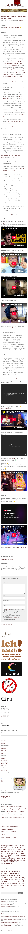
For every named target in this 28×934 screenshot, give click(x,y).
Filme (11, 873)
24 (8, 715)
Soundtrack (21, 858)
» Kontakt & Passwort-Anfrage (7, 797)
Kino (2, 880)
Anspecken (9, 845)
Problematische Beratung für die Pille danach (10, 919)
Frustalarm (15, 875)
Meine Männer (24, 855)
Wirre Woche (8, 547)
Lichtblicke (7, 855)
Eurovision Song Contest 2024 (8, 829)
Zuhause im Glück (22, 862)
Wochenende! (8, 862)
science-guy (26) (4, 762)
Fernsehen (5, 873)
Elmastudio (24, 930)
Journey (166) (4, 750)
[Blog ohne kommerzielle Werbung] (6, 700)
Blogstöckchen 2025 (5, 904)
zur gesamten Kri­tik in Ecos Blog (9, 378)
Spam (2, 860)
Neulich (12, 857)
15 (5, 713)
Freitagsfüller (5, 849)
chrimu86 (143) (4, 753)
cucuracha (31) (4, 760)
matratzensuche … (5, 901)
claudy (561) (3, 740)
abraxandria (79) (4, 757)
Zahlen (15, 862)
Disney (8, 871)
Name (4, 595)
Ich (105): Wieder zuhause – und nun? (9, 837)
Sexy (2, 884)
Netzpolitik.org (8, 214)
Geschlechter (5, 851)
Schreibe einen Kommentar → (7, 559)
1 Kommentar (20, 20)
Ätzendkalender (6, 863)
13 (3, 713)
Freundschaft (6, 875)
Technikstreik (13, 884)
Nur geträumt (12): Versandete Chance (14, 806)
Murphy (21, 880)
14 (4, 713)
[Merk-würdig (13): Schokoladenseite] (6, 638)
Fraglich (20, 847)
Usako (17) (3, 768)
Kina (11, 853)
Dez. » (5, 718)
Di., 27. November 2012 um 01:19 (7, 564)
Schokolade (20, 882)
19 (1, 715)
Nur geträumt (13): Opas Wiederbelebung (10, 826)
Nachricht (5, 582)
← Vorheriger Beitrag (6, 624)
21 (4, 715)
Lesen (12, 880)
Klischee (13, 853)
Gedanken (13, 849)
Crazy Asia (14, 845)
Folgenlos (10, 847)
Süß (15, 860)
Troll (2, 885)
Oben (2, 932)
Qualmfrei (11, 882)
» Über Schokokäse (4, 793)
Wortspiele (20, 885)
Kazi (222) (3, 746)
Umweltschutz (7, 885)
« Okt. (2, 718)
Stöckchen (10, 860)
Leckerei (2, 855)
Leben (22, 853)
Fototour (16, 847)
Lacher (18, 853)
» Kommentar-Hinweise (5, 796)
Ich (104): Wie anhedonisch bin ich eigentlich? (15, 811)
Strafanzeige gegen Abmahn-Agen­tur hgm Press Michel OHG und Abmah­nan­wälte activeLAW (14, 63)
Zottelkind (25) (4, 763)
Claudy (3, 809)
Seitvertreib (12, 252)
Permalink (25, 547)
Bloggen (4, 871)
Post (7, 882)
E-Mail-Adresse (6, 600)
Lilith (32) (3, 758)
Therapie (18, 860)
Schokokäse (4, 808)
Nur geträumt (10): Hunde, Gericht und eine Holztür (12, 835)
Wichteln (15, 885)
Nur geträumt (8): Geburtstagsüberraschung (17, 808)
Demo (22, 845)
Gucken (16, 878)
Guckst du (19, 851)
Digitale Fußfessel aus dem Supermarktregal (9, 922)
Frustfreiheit (19, 547)
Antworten (3, 572)
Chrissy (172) (3, 748)
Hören (21, 878)
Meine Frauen (15, 855)
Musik (3, 882)
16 (7, 713)
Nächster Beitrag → (22, 626)
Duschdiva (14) (4, 770)
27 (3, 716)
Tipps (21, 860)
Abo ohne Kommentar (14, 617)
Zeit (2, 887)
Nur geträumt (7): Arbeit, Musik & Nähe (14, 813)
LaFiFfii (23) (3, 765)
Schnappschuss (4, 858)
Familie (18, 871)
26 (1, 716)
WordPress (12, 930)
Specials (5, 860)
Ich (23, 851)
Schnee (15, 882)
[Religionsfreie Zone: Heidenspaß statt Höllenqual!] (9, 694)
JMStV (25, 877)
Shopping (15, 858)
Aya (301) (3, 743)
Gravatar (8, 609)
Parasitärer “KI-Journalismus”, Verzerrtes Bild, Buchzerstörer (13, 916)
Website (4, 605)
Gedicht (19, 849)
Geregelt (23, 849)
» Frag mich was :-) (4, 798)
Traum (25, 883)
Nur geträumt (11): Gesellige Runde (9, 831)
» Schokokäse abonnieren (6, 795)
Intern (7, 853)
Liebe (16, 880)
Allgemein (3, 845)
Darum (18, 845)
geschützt (13, 851)
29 (5, 716)
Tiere (22, 884)
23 (7, 715)
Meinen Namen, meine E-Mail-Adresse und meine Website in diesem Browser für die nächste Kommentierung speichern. (14, 612)
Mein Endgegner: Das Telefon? (7, 903)
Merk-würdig (5, 857)
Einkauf (13, 871)
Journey (3, 806)
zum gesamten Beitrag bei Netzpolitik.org (11, 81)
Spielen (7, 884)
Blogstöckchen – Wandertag (6, 906)
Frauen (16, 873)
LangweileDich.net (5, 223)
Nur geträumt (19, 857)
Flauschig (3, 847)
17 (8, 713)
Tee (19, 883)
